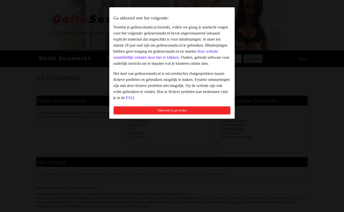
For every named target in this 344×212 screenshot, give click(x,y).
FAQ (130, 98)
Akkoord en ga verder (172, 110)
